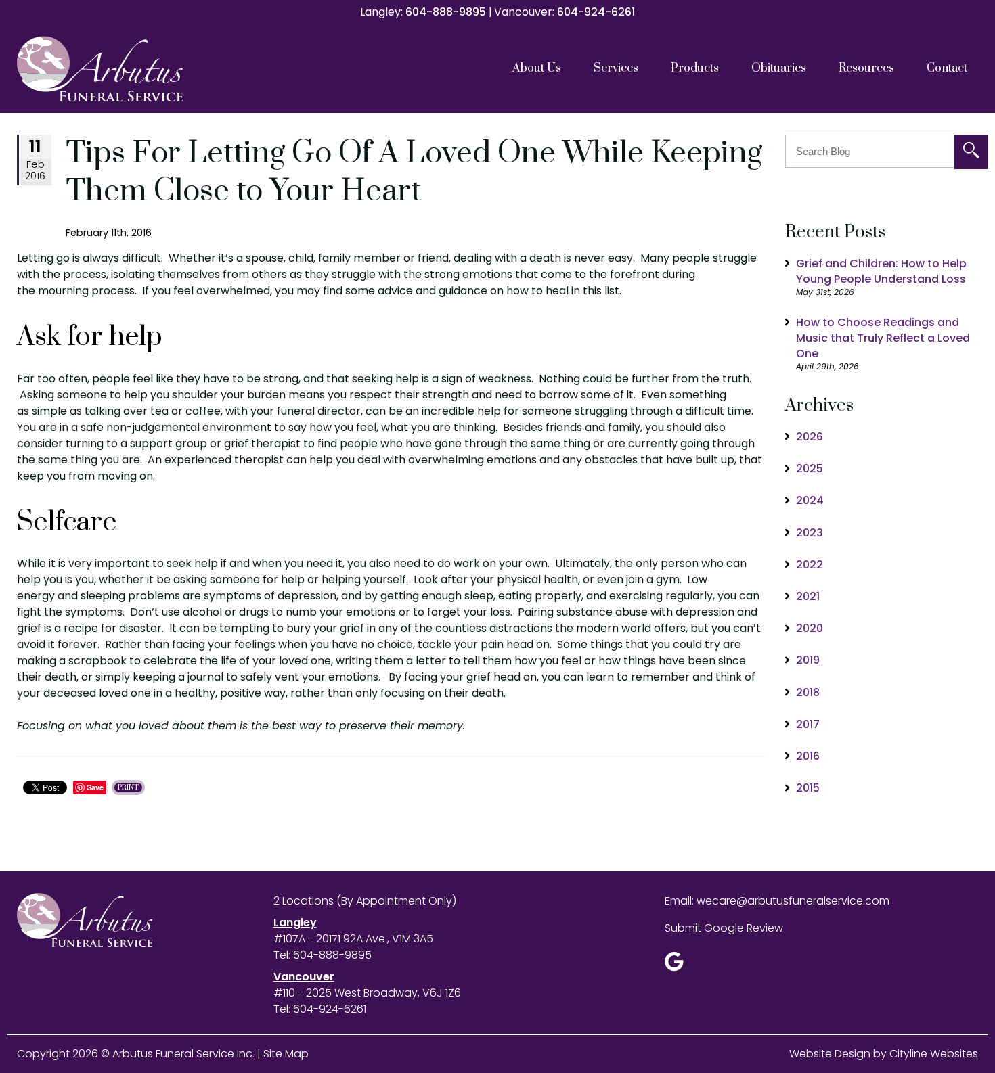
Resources (866, 68)
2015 (808, 788)
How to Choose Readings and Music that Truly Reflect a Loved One (883, 338)
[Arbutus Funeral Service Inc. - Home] (135, 69)
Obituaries (778, 68)
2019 (808, 660)
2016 (808, 756)
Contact (947, 68)
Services (616, 68)
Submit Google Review (724, 928)
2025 (809, 468)
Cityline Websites (933, 1053)
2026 (809, 436)
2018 (808, 692)
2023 (809, 533)
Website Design (829, 1053)
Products (695, 68)
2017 (808, 724)
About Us (536, 68)
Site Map (286, 1053)
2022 (809, 564)
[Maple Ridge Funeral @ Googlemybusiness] (678, 965)
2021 (808, 596)
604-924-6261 (596, 12)
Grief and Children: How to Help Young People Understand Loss (881, 271)
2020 (809, 628)
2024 (810, 500)
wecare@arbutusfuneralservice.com (792, 901)
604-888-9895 (445, 12)
